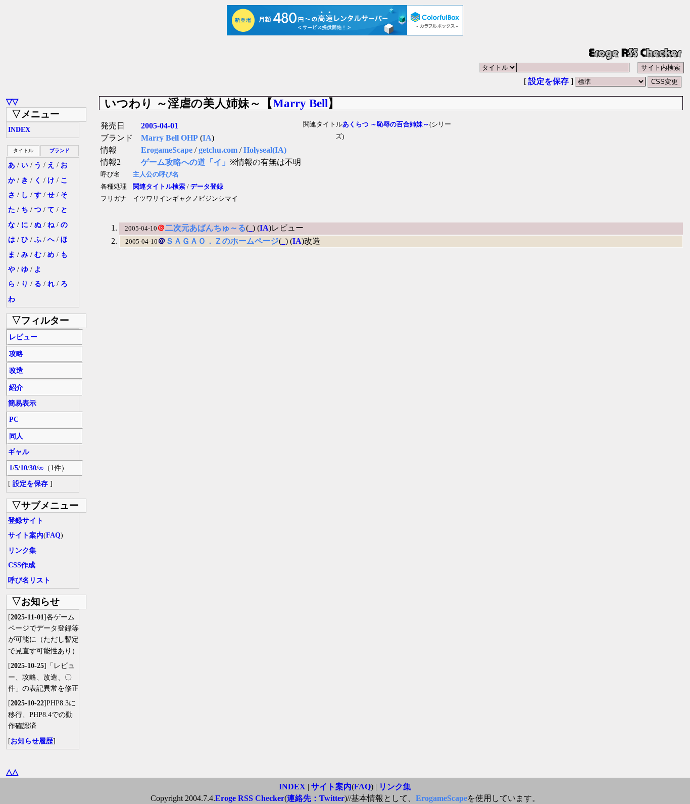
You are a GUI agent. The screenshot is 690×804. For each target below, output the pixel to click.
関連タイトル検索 (159, 186)
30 (32, 468)
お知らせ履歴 (32, 741)
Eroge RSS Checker (249, 798)
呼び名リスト (29, 580)
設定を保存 (548, 81)
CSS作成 (21, 565)
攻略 (16, 354)
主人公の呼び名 (156, 174)
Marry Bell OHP (169, 137)
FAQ (53, 535)
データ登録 (206, 186)
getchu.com (218, 150)
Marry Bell (300, 103)
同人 (16, 436)
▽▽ (12, 101)
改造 (16, 370)
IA (207, 137)
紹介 (16, 387)
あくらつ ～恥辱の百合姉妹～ (385, 124)
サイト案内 (25, 535)
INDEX (19, 129)
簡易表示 (22, 403)
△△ (12, 772)
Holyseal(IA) (264, 150)
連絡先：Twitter (315, 798)
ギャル (18, 452)
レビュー (23, 337)
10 (23, 468)
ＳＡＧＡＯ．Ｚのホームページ (222, 241)
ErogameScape (166, 150)
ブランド (60, 150)
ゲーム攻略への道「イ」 (185, 162)
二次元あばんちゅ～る (205, 228)
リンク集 (22, 550)
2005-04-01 (159, 125)
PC (14, 419)
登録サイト (25, 520)
